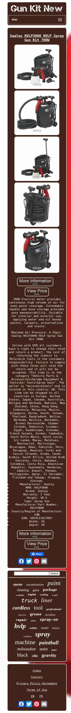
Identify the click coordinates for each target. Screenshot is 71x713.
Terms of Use (37, 690)
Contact (37, 677)
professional (53, 609)
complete (20, 595)
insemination (35, 584)
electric (22, 614)
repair (21, 620)
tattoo (33, 621)
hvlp (20, 626)
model (44, 627)
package (50, 589)
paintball (49, 642)
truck (29, 600)
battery (55, 628)
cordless (21, 608)
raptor (32, 594)
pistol (53, 650)
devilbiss (50, 614)
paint (54, 583)
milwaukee (26, 649)
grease (35, 614)
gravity (49, 655)
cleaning (23, 590)
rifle (35, 656)
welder (33, 628)
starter (18, 584)
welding (44, 594)
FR (41, 696)
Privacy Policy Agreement (36, 683)
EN (32, 696)
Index (37, 670)
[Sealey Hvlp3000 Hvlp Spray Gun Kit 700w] (36, 67)
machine (25, 642)
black (22, 655)
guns (36, 590)
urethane (27, 636)
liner (46, 600)
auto (44, 648)
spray (42, 634)
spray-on (49, 619)
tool (38, 607)
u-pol (55, 595)
